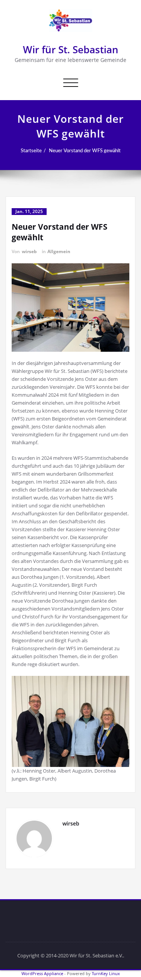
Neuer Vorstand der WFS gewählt (85, 150)
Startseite (31, 150)
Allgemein (58, 251)
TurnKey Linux (106, 973)
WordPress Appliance (42, 973)
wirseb (29, 251)
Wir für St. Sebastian (70, 49)
